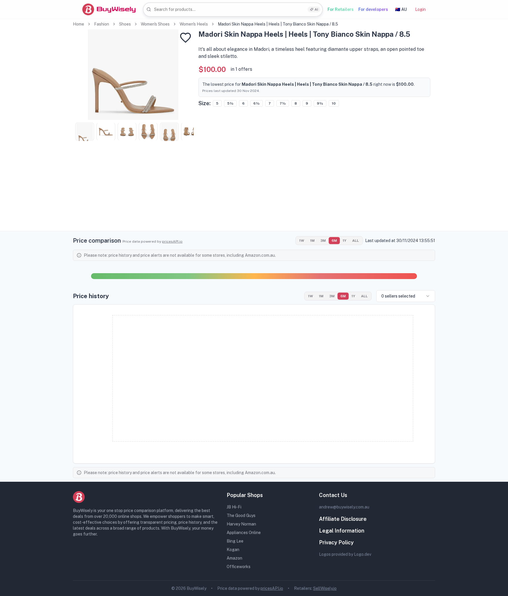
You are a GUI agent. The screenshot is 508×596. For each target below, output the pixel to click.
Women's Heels (194, 24)
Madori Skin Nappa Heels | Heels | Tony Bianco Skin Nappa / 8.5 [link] (278, 24)
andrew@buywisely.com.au (344, 507)
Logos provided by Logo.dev (345, 554)
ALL (355, 241)
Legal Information (341, 531)
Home (78, 24)
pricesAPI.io (172, 241)
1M (312, 241)
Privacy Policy (336, 542)
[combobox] (233, 9)
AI (316, 9)
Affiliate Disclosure (343, 519)
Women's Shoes (155, 24)
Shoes (125, 24)
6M (334, 241)
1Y (344, 241)
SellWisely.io (325, 588)
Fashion (101, 24)
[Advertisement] (254, 190)
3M (323, 241)
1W (301, 241)
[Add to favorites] (185, 37)
